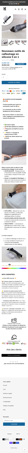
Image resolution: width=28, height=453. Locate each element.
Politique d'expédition (8, 405)
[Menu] (25, 9)
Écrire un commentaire (14, 355)
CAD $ (18, 434)
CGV (4, 389)
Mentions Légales (7, 393)
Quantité (4, 74)
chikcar (15, 447)
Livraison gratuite (13, 67)
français (9, 434)
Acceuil (5, 385)
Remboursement (7, 397)
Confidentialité (6, 401)
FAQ (4, 409)
